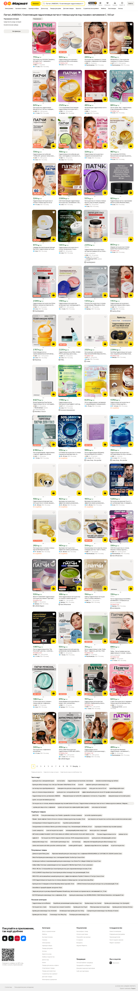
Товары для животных (49, 971)
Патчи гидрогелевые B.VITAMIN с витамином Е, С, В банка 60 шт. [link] (120, 599)
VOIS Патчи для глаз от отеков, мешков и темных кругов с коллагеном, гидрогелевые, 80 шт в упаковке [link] (121, 549)
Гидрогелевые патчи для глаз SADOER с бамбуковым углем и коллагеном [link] (94, 702)
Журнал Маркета (82, 945)
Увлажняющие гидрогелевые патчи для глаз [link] (95, 108)
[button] (37, 18)
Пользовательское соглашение (24, 987)
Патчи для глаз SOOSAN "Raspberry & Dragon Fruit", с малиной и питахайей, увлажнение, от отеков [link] (44, 60)
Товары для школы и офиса (50, 965)
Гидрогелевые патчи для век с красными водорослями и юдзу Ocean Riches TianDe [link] (120, 304)
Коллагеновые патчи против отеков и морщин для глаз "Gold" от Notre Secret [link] (96, 549)
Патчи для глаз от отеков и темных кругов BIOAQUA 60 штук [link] (43, 548)
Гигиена (44, 940)
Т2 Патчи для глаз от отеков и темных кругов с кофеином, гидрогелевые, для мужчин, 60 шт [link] (43, 702)
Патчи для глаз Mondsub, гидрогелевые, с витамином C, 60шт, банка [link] (119, 750)
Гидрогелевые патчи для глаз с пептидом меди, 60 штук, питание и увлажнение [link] (121, 453)
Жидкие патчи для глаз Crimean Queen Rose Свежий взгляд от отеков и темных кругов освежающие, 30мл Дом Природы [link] (120, 248)
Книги (44, 962)
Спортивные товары (48, 968)
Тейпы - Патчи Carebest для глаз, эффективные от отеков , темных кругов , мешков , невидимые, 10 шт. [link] (121, 652)
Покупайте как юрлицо (83, 937)
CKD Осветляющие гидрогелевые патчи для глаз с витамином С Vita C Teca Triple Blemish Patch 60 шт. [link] (70, 201)
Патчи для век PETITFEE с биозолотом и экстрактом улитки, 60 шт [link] (120, 155)
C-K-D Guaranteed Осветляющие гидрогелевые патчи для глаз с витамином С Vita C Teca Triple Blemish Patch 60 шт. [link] (68, 108)
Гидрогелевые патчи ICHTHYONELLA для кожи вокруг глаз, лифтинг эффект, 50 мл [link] (95, 750)
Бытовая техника (47, 937)
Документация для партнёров (86, 968)
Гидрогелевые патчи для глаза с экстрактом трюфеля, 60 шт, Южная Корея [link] (96, 250)
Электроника (46, 942)
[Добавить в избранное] (53, 24)
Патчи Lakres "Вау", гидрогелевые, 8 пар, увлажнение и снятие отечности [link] (121, 108)
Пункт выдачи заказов (116, 940)
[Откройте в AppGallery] (17, 940)
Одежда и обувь (47, 945)
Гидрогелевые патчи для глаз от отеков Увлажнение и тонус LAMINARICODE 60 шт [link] (69, 248)
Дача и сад (45, 959)
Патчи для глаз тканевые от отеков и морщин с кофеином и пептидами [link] (95, 60)
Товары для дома (47, 948)
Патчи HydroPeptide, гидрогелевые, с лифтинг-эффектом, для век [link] (44, 453)
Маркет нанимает (115, 942)
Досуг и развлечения (48, 931)
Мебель (44, 934)
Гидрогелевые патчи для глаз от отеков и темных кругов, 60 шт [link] (43, 201)
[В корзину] (53, 51)
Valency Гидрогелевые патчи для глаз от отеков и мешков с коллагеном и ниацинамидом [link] (95, 597)
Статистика (8, 987)
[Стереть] (83, 4)
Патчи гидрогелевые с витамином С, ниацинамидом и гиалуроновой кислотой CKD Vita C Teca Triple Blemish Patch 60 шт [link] (95, 403)
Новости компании (115, 931)
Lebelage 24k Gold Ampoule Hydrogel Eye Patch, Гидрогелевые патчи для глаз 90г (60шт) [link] (44, 248)
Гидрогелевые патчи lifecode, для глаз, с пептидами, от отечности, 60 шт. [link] (70, 155)
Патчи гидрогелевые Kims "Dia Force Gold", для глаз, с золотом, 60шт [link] (42, 650)
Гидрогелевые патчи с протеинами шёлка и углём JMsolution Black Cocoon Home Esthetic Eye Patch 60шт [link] (121, 201)
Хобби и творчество (48, 957)
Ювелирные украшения (49, 979)
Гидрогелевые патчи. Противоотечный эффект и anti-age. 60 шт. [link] (70, 403)
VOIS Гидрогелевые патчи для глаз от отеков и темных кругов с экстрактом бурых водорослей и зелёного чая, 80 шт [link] (69, 597)
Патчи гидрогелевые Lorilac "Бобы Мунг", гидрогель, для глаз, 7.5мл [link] (95, 650)
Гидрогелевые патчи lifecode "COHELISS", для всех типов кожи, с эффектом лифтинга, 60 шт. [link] (44, 155)
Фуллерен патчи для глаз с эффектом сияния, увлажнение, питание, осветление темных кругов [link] (68, 502)
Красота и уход (46, 954)
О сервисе (80, 940)
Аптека (44, 951)
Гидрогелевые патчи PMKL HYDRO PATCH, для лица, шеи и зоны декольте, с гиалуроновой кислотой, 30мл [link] (70, 353)
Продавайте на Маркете (84, 965)
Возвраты (80, 942)
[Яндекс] (133, 988)
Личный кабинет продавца (85, 962)
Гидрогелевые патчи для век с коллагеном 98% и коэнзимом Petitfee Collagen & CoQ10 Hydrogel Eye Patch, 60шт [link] (69, 60)
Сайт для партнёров (83, 971)
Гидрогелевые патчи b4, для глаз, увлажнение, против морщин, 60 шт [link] (69, 650)
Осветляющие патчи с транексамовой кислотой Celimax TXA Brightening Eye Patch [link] (43, 353)
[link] (43, 780)
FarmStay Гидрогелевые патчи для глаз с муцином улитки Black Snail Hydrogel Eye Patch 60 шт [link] (120, 353)
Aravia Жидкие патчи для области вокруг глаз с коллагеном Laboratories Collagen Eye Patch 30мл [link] (69, 702)
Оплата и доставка (82, 934)
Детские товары (47, 976)
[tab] (9, 8)
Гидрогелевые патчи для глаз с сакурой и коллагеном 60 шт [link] (94, 155)
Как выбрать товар (82, 931)
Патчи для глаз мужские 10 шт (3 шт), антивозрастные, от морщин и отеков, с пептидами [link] (121, 502)
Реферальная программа (117, 934)
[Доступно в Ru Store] (23, 940)
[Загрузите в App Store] (4, 940)
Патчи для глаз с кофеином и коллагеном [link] (42, 750)
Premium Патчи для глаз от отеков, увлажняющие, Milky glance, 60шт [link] (95, 304)
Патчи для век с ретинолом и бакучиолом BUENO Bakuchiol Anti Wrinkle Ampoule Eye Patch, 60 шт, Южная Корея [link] (95, 353)
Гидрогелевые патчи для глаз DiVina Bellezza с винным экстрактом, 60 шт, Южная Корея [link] (44, 304)
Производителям (115, 937)
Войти (130, 3)
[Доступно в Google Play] (11, 940)
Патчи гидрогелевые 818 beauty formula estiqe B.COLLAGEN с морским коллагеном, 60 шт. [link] (94, 453)
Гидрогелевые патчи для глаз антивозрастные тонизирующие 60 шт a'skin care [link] (70, 304)
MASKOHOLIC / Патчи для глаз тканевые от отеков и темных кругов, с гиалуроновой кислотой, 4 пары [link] (121, 60)
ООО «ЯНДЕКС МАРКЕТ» (128, 986)
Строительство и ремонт (49, 974)
